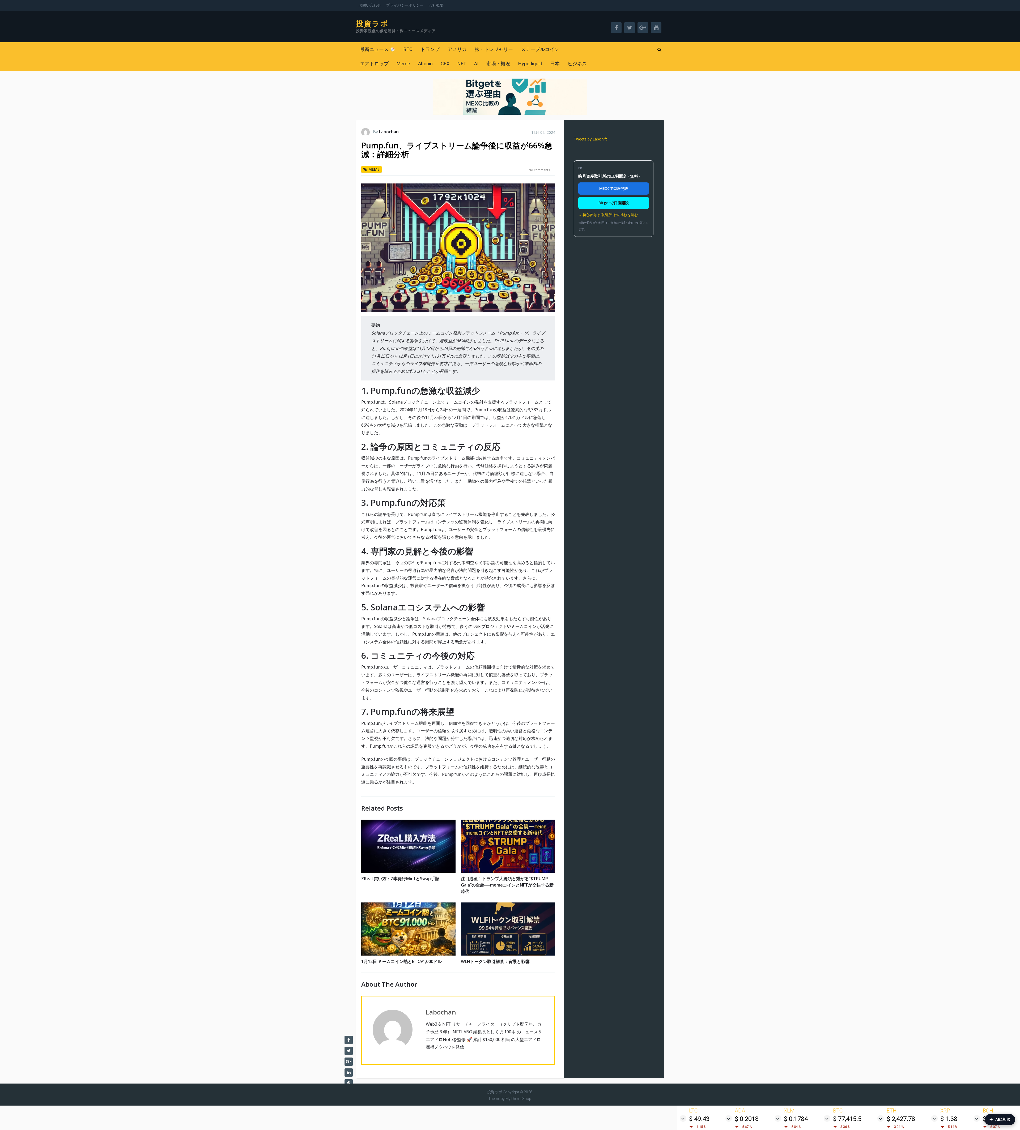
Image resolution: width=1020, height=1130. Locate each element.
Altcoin (425, 63)
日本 (555, 63)
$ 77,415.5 (847, 1119)
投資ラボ (372, 24)
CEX (445, 63)
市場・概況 (498, 63)
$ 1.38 (948, 1119)
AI (476, 63)
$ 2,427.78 (901, 1119)
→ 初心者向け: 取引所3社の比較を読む (608, 214)
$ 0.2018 (747, 1119)
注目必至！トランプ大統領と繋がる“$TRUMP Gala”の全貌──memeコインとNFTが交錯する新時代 (507, 885)
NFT (461, 63)
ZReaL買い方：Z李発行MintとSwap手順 (400, 878)
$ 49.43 (699, 1119)
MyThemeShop (518, 1099)
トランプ (430, 49)
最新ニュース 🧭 (378, 49)
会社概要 (436, 5)
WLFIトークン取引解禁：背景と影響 (495, 961)
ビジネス (577, 63)
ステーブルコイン (540, 49)
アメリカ (457, 49)
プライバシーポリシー (404, 5)
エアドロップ (374, 63)
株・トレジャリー (494, 49)
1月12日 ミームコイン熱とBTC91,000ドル (401, 961)
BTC (408, 49)
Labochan (389, 132)
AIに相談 (999, 1119)
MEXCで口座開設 (613, 188)
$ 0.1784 (796, 1119)
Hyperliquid (530, 63)
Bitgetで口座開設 (613, 202)
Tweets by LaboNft (590, 139)
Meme (403, 63)
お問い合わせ (370, 5)
